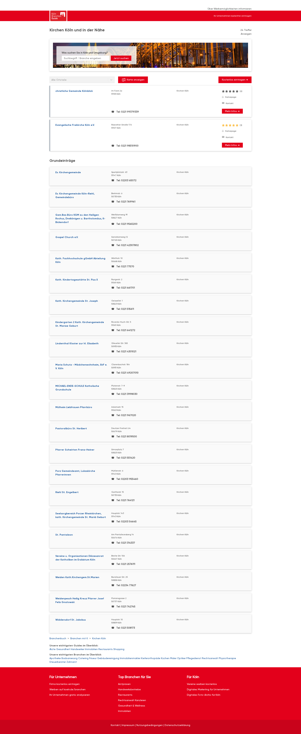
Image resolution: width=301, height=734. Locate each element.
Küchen (165, 658)
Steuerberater (57, 661)
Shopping (118, 649)
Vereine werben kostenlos (202, 684)
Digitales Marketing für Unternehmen (208, 689)
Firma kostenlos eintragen (64, 684)
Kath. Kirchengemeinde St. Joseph (76, 300)
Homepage (230, 97)
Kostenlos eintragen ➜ (235, 79)
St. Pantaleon (64, 534)
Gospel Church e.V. (66, 237)
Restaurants (105, 649)
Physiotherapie (227, 658)
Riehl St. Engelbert (67, 492)
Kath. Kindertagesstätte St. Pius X (76, 279)
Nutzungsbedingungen (149, 725)
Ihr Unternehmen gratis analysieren (69, 694)
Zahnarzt (72, 661)
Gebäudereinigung (108, 658)
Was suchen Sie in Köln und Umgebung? (85, 52)
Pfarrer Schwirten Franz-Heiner (74, 449)
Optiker (181, 658)
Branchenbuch (57, 638)
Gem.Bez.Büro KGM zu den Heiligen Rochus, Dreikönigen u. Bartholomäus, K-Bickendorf (80, 218)
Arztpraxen (124, 684)
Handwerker (77, 649)
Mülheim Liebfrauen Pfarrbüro (73, 407)
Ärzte (52, 649)
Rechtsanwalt (210, 658)
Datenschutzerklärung (177, 725)
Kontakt (229, 103)
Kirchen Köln (99, 638)
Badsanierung (69, 658)
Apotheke (55, 658)
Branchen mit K (79, 638)
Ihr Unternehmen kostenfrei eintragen (233, 16)
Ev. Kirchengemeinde (68, 172)
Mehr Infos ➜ (232, 111)
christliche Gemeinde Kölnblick (74, 91)
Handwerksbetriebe (129, 689)
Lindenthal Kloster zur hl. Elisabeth (77, 343)
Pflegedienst (193, 658)
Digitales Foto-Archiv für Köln (203, 694)
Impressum (128, 725)
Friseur (93, 658)
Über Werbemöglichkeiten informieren (230, 8)
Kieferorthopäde (150, 658)
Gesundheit (63, 649)
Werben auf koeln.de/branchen (67, 689)
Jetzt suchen (121, 58)
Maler (173, 658)
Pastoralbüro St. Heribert (71, 428)
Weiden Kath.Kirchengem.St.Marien (77, 577)
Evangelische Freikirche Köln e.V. (75, 125)
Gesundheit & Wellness (131, 705)
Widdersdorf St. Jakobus (70, 619)
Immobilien (91, 649)
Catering (83, 658)
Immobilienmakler (130, 658)
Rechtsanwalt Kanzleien (132, 700)
